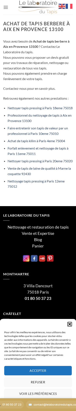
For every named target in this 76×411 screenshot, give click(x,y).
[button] (70, 324)
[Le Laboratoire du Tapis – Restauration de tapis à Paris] (38, 7)
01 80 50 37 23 (38, 298)
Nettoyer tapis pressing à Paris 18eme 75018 (40, 108)
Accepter (38, 370)
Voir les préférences (38, 393)
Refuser (38, 382)
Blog (38, 239)
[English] (62, 6)
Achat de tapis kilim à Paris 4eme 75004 (36, 141)
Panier (38, 246)
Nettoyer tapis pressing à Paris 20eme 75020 (40, 161)
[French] (69, 6)
